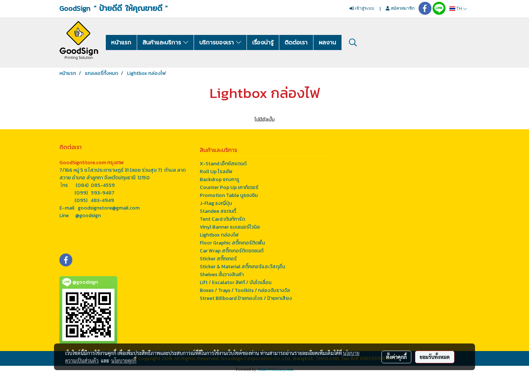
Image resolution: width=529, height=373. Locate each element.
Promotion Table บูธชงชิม (229, 195)
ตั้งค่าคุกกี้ (396, 357)
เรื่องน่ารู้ (262, 42)
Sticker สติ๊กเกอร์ (218, 258)
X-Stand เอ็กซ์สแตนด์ (223, 163)
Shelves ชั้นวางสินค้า (222, 274)
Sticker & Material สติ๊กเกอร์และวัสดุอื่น (242, 266)
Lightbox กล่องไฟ (219, 235)
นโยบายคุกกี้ (123, 360)
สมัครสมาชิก (402, 8)
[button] (353, 42)
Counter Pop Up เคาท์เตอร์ (229, 187)
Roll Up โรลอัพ (216, 171)
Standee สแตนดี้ (218, 211)
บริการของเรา (217, 42)
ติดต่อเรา (296, 42)
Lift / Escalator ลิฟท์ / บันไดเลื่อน (235, 282)
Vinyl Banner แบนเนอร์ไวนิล (230, 227)
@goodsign (88, 215)
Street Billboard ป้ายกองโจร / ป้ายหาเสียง (246, 298)
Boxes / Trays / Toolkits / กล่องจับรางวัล (245, 290)
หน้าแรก (121, 42)
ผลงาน (327, 42)
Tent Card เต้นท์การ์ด (222, 219)
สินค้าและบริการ (163, 42)
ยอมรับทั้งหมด (435, 357)
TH (459, 8)
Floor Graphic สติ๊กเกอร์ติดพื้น (232, 243)
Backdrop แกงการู (219, 179)
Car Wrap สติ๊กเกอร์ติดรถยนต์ (231, 251)
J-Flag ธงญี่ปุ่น (216, 203)
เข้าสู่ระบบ (364, 8)
